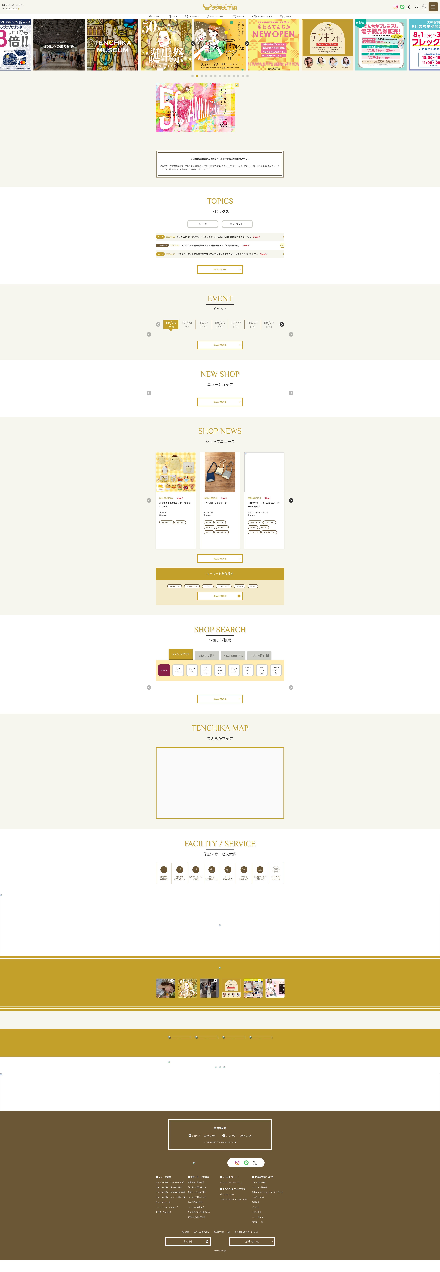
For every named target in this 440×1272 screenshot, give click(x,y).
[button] (192, 76)
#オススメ (239, 586)
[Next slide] (247, 43)
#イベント (208, 586)
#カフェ (252, 586)
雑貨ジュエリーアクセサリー (206, 670)
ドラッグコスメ (234, 670)
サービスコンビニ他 (276, 670)
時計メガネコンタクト (220, 670)
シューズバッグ (192, 670)
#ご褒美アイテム (192, 586)
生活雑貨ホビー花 (248, 670)
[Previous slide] (193, 43)
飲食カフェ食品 (262, 670)
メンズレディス (178, 670)
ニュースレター (237, 224)
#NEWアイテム (174, 586)
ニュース (203, 224)
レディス (164, 670)
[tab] (181, 654)
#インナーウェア (224, 586)
